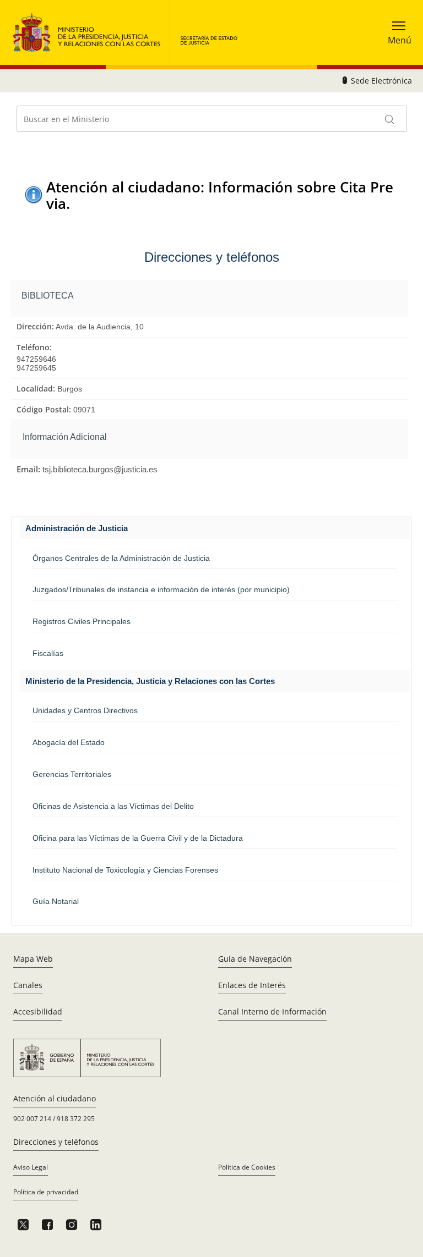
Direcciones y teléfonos (56, 1142)
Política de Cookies (246, 1167)
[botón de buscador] (390, 118)
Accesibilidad (37, 1011)
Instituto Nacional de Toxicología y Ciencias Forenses (125, 869)
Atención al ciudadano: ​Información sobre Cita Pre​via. (219, 195)
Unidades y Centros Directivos (85, 710)
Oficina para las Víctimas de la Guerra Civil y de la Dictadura (137, 838)
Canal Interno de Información (272, 1011)
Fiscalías (47, 653)
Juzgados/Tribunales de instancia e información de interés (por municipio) (161, 589)
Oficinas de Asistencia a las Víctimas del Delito (113, 806)
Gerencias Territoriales (71, 774)
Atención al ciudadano (54, 1098)
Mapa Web (33, 958)
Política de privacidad (45, 1192)
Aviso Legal (30, 1167)
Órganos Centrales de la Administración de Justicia (121, 558)
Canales (27, 985)
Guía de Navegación (255, 958)
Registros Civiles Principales (81, 621)
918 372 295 (76, 1118)
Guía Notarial (55, 901)
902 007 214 (32, 1118)
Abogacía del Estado (68, 742)
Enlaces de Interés (252, 985)
